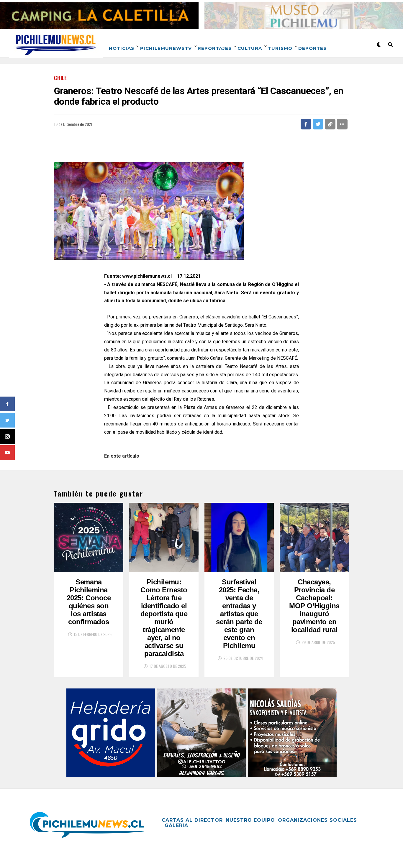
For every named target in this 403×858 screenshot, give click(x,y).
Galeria (176, 825)
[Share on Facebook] (306, 124)
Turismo (280, 48)
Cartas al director (192, 820)
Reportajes (215, 48)
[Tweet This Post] (318, 124)
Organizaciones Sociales (317, 820)
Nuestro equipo (250, 820)
